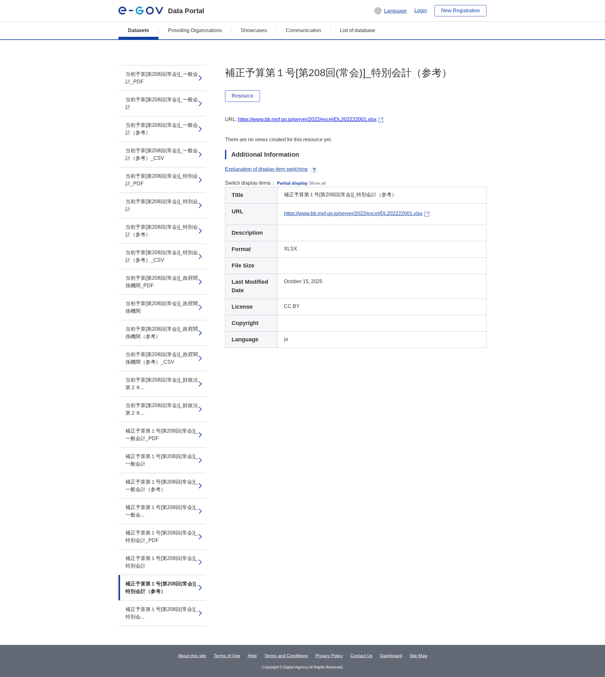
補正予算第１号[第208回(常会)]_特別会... (161, 613)
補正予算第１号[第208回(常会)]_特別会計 (161, 562)
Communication (303, 30)
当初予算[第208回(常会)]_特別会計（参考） (161, 230)
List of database (357, 30)
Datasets (138, 30)
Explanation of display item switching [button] (266, 169)
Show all (317, 183)
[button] (390, 11)
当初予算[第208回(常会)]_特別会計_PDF (161, 179)
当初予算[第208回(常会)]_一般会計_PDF (161, 77)
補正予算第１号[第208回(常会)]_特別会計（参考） (162, 587)
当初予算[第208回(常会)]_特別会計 (161, 205)
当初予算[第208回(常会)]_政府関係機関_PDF (161, 281)
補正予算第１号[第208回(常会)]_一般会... (161, 511)
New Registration (460, 10)
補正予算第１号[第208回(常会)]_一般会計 (161, 460)
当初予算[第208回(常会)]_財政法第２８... (161, 383)
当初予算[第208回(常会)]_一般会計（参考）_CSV (161, 154)
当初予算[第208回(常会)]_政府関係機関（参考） (161, 332)
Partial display (292, 183)
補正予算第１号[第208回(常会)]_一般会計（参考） (161, 485)
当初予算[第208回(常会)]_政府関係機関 (161, 307)
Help (252, 655)
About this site (192, 655)
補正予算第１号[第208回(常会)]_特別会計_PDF (161, 536)
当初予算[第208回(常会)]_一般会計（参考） (161, 128)
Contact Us (361, 655)
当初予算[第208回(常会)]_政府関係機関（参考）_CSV (161, 358)
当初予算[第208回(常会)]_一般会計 (161, 103)
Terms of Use (227, 655)
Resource (242, 95)
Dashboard (391, 655)
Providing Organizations (195, 30)
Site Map (418, 655)
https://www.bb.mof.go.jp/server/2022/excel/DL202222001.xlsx (307, 119)
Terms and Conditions (286, 655)
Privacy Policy (329, 655)
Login (420, 10)
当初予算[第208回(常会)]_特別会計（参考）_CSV (161, 256)
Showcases (254, 30)
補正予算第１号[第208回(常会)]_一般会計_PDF (161, 434)
